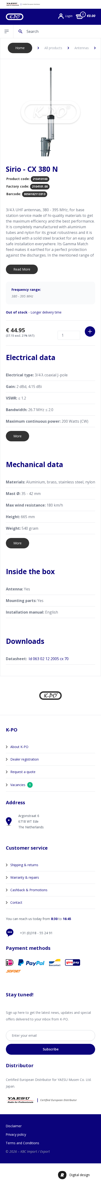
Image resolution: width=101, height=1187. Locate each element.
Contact (16, 902)
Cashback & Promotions (28, 890)
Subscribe (50, 1049)
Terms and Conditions (22, 1143)
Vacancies (20, 785)
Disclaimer (14, 1126)
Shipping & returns (24, 865)
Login (68, 15)
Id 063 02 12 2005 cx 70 (49, 658)
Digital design (79, 1175)
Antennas (81, 48)
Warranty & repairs (24, 877)
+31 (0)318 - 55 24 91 (36, 933)
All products (53, 48)
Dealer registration (24, 759)
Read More (21, 269)
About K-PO (19, 746)
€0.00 (91, 15)
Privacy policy (16, 1134)
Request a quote (22, 772)
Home (20, 48)
